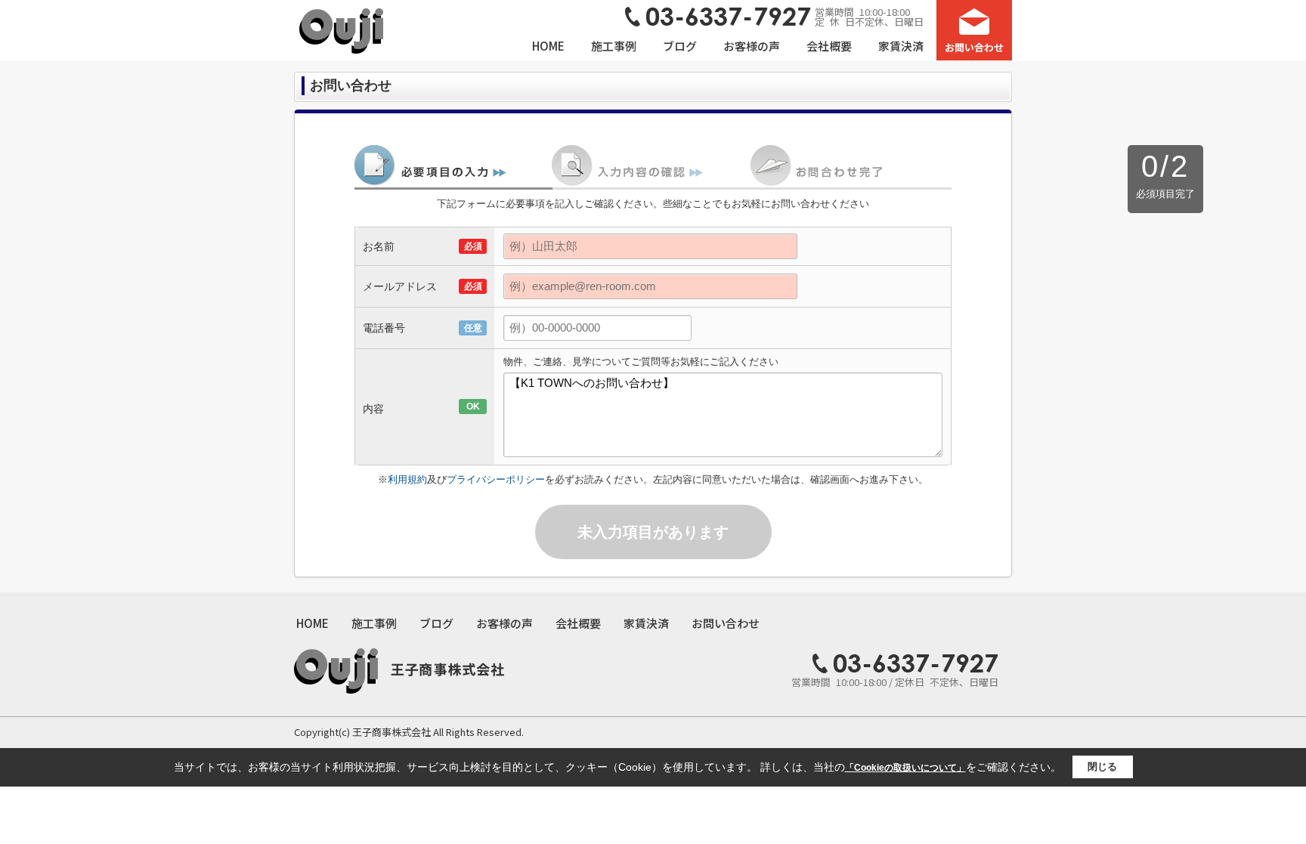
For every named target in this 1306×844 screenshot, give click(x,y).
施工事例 (613, 46)
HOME (548, 46)
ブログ (680, 46)
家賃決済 (901, 46)
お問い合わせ (726, 623)
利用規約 (407, 479)
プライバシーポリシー (496, 479)
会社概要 (829, 46)
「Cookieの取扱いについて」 (905, 767)
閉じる (1102, 766)
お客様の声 (751, 46)
